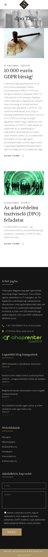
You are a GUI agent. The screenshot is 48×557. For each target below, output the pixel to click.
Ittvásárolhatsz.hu (9, 446)
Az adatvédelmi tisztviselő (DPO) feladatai (22, 214)
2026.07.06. (6, 367)
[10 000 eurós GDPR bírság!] (24, 43)
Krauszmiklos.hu (9, 456)
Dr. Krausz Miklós (11, 65)
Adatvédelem (24, 555)
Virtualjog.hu (7, 451)
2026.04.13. (6, 397)
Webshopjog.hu (8, 442)
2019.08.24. (25, 202)
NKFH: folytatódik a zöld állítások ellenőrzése (21, 364)
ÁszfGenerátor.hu (9, 461)
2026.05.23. (6, 382)
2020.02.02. (25, 65)
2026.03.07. (6, 412)
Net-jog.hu (6, 437)
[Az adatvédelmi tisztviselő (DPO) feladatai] (24, 183)
